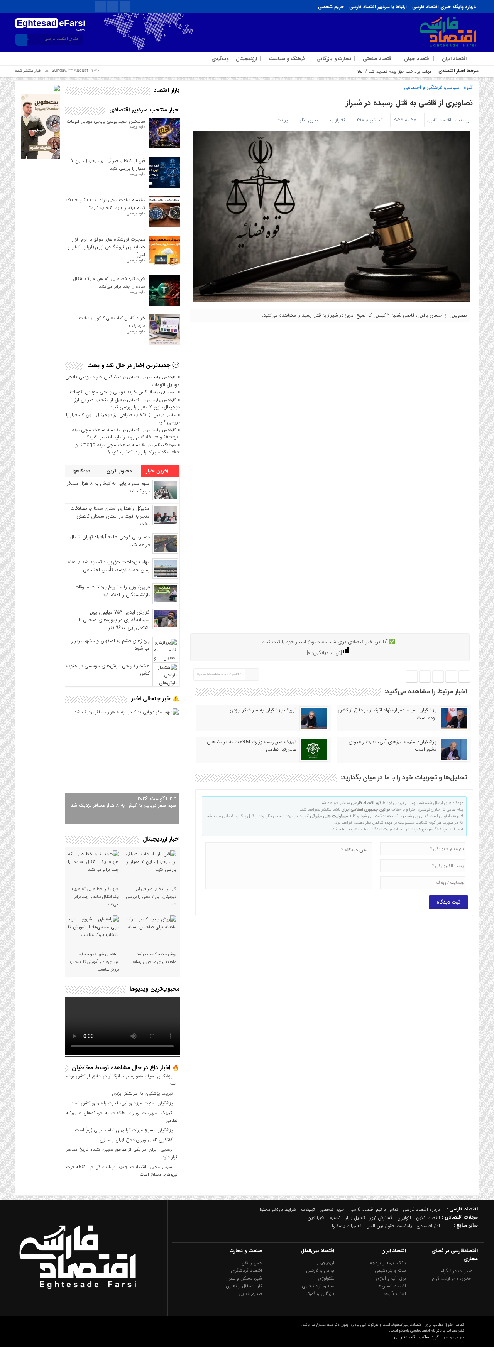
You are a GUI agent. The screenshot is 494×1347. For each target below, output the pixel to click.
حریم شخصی (331, 6)
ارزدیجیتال (246, 59)
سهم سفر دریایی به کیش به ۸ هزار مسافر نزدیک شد (108, 487)
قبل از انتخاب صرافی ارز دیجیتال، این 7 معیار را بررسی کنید (127, 403)
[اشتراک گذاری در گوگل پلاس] (425, 676)
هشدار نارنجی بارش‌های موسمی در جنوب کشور (108, 670)
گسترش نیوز (381, 1217)
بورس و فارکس (320, 1270)
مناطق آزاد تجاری (318, 1286)
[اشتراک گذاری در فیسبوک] (464, 676)
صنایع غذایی (250, 1293)
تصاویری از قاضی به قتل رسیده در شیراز (409, 103)
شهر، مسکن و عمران (243, 1278)
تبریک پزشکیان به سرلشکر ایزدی (263, 710)
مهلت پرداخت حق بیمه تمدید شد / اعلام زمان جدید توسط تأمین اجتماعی (362, 71)
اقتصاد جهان (417, 59)
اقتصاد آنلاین (439, 120)
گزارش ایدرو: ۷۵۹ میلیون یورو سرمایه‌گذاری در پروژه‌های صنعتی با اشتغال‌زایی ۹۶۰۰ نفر (114, 620)
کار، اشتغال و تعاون (244, 1286)
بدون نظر (309, 120)
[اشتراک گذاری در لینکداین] (412, 676)
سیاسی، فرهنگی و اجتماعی (432, 87)
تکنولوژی (326, 1278)
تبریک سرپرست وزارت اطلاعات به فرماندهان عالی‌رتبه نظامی (251, 746)
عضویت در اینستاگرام (452, 1278)
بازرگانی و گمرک (320, 1293)
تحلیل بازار (355, 1217)
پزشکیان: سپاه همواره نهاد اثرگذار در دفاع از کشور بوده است (387, 714)
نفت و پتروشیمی (390, 1270)
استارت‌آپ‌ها (394, 1293)
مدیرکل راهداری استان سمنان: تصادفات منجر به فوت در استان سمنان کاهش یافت (110, 516)
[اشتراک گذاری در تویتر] (451, 676)
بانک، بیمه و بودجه (388, 1262)
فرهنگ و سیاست (287, 59)
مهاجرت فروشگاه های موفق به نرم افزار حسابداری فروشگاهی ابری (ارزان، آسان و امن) (106, 247)
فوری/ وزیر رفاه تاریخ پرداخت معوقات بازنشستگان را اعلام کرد (112, 591)
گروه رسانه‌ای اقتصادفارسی (416, 1337)
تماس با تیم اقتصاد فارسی (373, 1209)
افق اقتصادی (428, 1225)
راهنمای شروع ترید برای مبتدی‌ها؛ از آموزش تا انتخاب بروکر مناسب (94, 962)
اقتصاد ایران (454, 59)
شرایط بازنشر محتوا (278, 1209)
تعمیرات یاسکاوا (346, 1225)
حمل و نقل (252, 1262)
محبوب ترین (120, 471)
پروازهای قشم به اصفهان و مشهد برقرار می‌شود (111, 644)
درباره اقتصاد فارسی (421, 1209)
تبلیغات (308, 1209)
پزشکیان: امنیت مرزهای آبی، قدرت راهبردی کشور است (392, 746)
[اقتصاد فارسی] (77, 1307)
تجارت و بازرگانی (333, 59)
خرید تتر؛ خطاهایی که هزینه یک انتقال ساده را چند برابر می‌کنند (109, 282)
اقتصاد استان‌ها (391, 1286)
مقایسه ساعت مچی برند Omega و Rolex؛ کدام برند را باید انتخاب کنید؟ (105, 203)
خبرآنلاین (316, 1217)
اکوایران (404, 1217)
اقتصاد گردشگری (246, 1270)
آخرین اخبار (158, 471)
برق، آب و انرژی (391, 1278)
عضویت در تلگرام (457, 1271)
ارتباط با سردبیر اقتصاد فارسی (378, 6)
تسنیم (334, 1217)
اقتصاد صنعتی (377, 59)
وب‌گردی (219, 59)
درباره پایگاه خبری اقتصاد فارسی (444, 6)
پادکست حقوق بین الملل (389, 1225)
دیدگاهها (82, 471)
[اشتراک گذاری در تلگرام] (438, 676)
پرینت (284, 120)
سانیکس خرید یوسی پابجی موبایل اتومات (106, 121)
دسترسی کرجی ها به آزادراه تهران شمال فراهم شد (109, 541)
